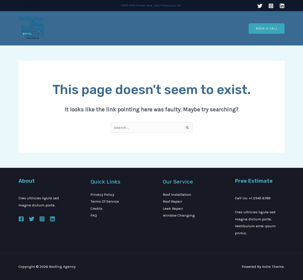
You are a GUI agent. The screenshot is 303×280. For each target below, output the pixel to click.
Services (150, 28)
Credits (96, 208)
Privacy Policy (102, 194)
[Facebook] (21, 219)
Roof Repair (172, 201)
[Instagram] (270, 5)
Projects (171, 28)
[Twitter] (259, 5)
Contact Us (193, 28)
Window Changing (179, 215)
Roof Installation (177, 194)
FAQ (94, 215)
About (132, 28)
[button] (267, 28)
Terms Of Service (105, 201)
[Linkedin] (282, 5)
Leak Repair (173, 208)
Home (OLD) (110, 28)
